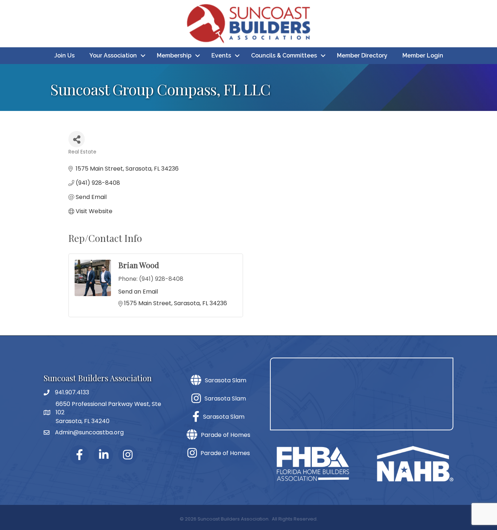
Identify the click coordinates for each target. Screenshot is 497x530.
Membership (174, 55)
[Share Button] (76, 139)
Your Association (113, 55)
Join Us (64, 55)
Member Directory (362, 55)
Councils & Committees (284, 55)
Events (221, 55)
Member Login (422, 55)
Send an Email (138, 291)
